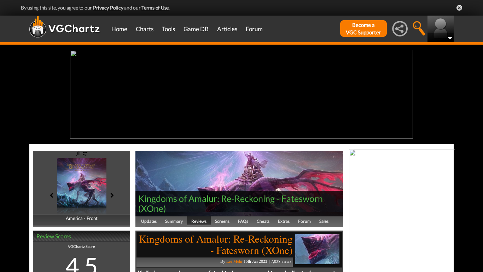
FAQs (243, 221)
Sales (323, 221)
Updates (149, 221)
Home (119, 29)
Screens (222, 221)
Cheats (263, 221)
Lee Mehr (234, 261)
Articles (227, 29)
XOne (152, 208)
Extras (284, 221)
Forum (254, 29)
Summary (174, 221)
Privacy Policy (108, 8)
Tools (168, 29)
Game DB (196, 29)
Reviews (198, 221)
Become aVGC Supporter (363, 28)
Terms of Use (155, 8)
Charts (144, 29)
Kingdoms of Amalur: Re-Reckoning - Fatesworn (230, 198)
